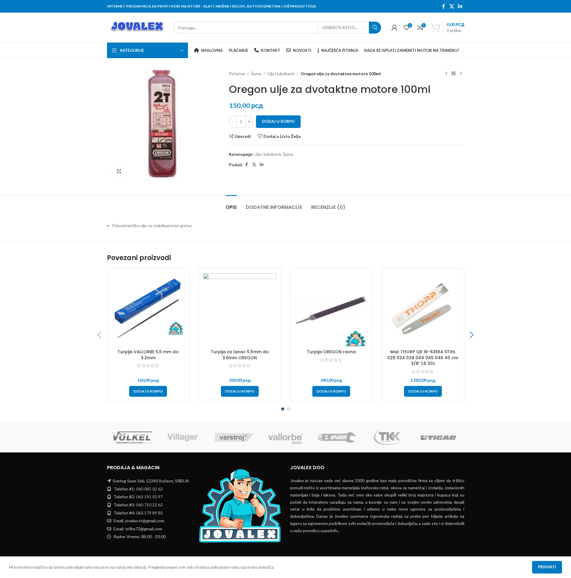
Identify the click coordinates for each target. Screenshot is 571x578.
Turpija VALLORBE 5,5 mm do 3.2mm (148, 355)
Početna (237, 73)
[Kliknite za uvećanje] (119, 171)
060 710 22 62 (149, 504)
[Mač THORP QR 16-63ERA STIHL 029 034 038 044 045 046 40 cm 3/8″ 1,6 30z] (422, 309)
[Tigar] (438, 437)
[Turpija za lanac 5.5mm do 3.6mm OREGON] (239, 309)
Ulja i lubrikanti (280, 73)
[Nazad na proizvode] (453, 73)
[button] (148, 391)
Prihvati (547, 567)
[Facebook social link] (443, 6)
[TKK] (387, 437)
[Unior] (336, 437)
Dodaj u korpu (278, 121)
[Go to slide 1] (282, 409)
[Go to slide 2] (288, 409)
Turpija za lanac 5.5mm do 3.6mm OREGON (240, 355)
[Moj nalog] (394, 28)
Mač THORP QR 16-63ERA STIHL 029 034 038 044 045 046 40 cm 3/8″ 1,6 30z (422, 357)
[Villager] (183, 437)
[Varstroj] (234, 437)
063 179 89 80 (149, 512)
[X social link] (451, 6)
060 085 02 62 (149, 488)
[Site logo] (137, 27)
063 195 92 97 (149, 496)
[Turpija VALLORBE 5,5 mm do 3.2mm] (148, 309)
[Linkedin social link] (460, 6)
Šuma (256, 73)
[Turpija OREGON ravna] (331, 309)
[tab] (231, 204)
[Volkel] (132, 437)
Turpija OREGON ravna (331, 352)
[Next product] (460, 73)
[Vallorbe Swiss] (285, 437)
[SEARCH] (375, 28)
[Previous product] (446, 73)
